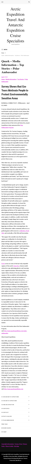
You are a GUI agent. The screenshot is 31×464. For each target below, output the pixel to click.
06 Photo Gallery (6, 416)
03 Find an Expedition (7, 404)
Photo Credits (9, 446)
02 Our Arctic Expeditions (9, 400)
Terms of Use (18, 444)
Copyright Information (7, 444)
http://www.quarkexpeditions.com (13, 389)
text (2, 77)
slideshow (23, 231)
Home (3, 79)
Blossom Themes (23, 458)
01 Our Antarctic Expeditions (10, 396)
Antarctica (16, 266)
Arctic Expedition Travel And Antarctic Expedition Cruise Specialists (15, 24)
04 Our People (5, 408)
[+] (6, 77)
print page (4, 424)
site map (3, 432)
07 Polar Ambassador (7, 420)
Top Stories (20, 79)
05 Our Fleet (5, 412)
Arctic (3, 263)
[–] (5, 77)
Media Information (11, 79)
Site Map (16, 446)
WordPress (18, 460)
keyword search (6, 428)
